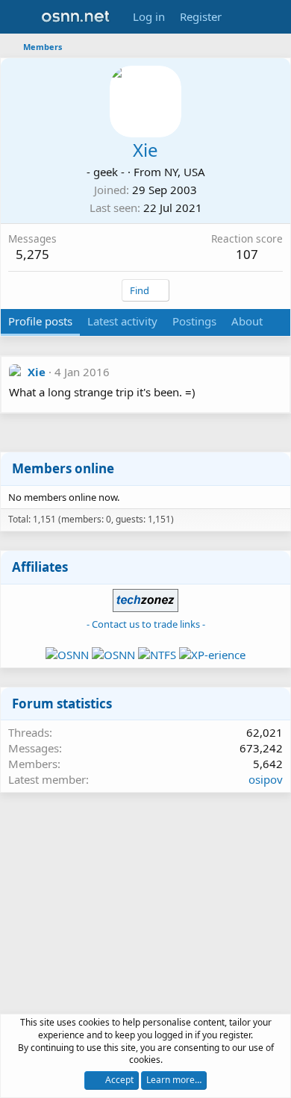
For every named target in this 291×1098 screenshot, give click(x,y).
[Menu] (20, 17)
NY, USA (184, 171)
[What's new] (243, 17)
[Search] (273, 17)
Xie (37, 371)
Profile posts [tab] (40, 321)
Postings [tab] (194, 321)
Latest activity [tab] (122, 321)
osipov (265, 779)
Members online (63, 468)
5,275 (32, 254)
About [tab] (247, 321)
